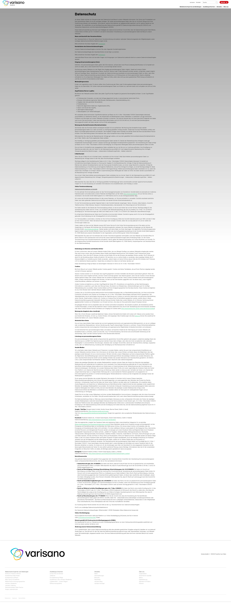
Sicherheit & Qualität (145, 575)
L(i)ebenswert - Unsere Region (59, 581)
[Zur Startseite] (14, 3)
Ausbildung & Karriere (20, 10)
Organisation (143, 573)
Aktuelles (97, 571)
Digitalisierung (143, 579)
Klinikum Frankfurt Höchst (13, 573)
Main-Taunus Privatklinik (12, 579)
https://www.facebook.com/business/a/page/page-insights (92, 424)
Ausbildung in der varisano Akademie (37, 10)
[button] (190, 7)
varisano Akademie (10, 583)
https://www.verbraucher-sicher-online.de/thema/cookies (137, 308)
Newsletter (97, 579)
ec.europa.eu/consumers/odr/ (87, 517)
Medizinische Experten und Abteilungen (16, 571)
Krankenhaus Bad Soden (12, 575)
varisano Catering (10, 585)
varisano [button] (192, 2)
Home (11, 10)
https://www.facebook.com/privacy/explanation (102, 419)
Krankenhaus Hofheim (11, 577)
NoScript (137, 315)
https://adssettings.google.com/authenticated (93, 413)
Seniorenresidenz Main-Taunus (14, 587)
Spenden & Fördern (145, 581)
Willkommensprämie (56, 583)
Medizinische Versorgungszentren (15, 581)
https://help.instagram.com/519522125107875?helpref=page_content (109, 453)
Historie (141, 583)
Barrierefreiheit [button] (22, 598)
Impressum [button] (14, 598)
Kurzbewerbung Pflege (56, 577)
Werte (141, 577)
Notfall (223, 2)
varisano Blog (98, 581)
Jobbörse (52, 575)
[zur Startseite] (38, 554)
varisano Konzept (99, 583)
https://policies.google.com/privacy (98, 411)
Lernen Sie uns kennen (56, 573)
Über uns (141, 571)
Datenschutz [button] (8, 598)
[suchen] (216, 2)
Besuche (96, 577)
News (96, 573)
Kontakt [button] (198, 2)
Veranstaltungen (99, 575)
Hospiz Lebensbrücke (11, 589)
